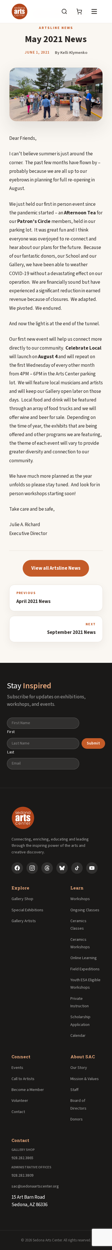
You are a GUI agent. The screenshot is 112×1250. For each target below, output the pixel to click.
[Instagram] (32, 868)
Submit (93, 743)
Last (10, 752)
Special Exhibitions (27, 910)
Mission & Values (84, 1079)
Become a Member (27, 1090)
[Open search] (64, 11)
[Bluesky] (62, 868)
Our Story (78, 1068)
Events (17, 1068)
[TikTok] (77, 868)
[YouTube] (92, 868)
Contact (18, 1112)
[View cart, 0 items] (79, 11)
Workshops (80, 899)
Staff (74, 1090)
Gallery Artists (23, 921)
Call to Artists (22, 1079)
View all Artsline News (55, 568)
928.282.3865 (22, 1158)
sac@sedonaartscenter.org (35, 1186)
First (11, 732)
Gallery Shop (22, 899)
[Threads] (47, 868)
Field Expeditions (85, 969)
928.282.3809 (22, 1175)
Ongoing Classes (84, 910)
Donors (76, 1119)
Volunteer (19, 1101)
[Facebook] (17, 868)
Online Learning (83, 958)
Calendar (78, 1036)
